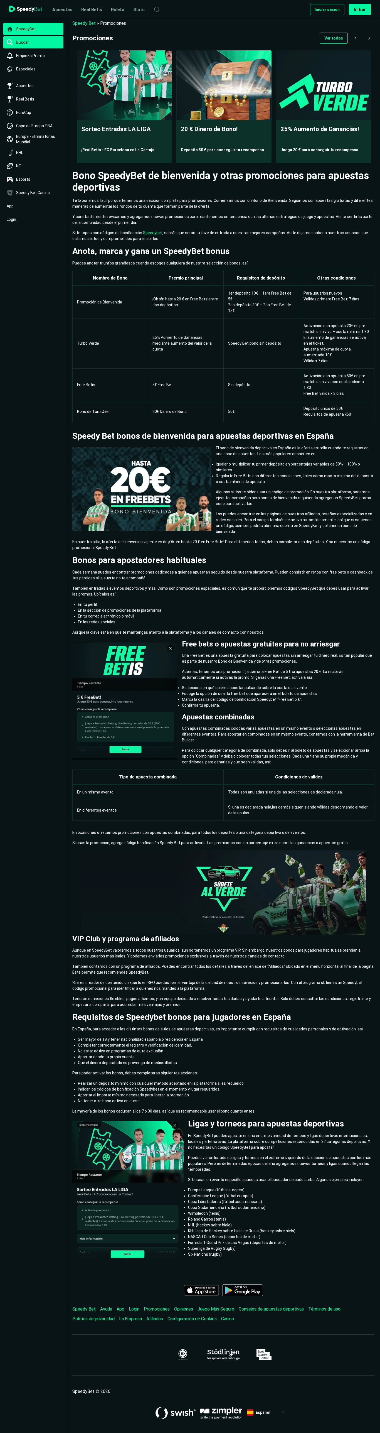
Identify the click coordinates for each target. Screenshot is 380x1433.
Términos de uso (324, 1309)
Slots (139, 9)
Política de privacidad (93, 1318)
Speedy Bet (84, 23)
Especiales (26, 69)
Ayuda (106, 1309)
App (10, 206)
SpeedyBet (26, 29)
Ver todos (333, 38)
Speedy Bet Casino (33, 192)
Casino (227, 1318)
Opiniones (183, 1309)
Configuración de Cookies (192, 1318)
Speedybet (152, 233)
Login (11, 219)
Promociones (157, 1309)
